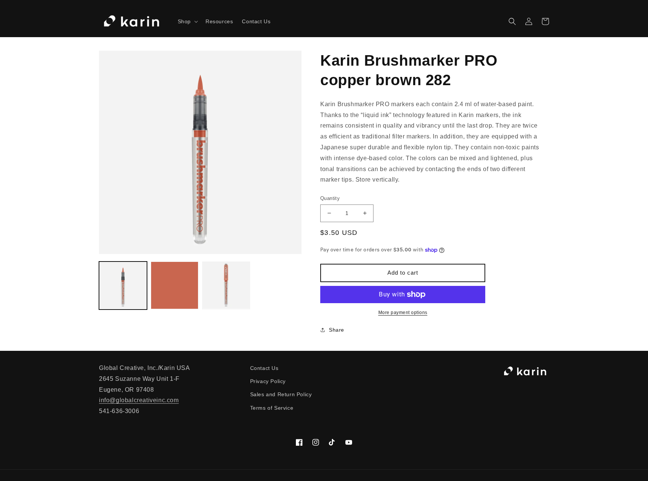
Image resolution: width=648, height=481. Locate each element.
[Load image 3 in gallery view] (226, 286)
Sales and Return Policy (281, 394)
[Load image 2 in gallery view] (175, 286)
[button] (187, 21)
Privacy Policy (268, 381)
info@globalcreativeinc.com (139, 400)
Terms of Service (272, 408)
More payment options (403, 312)
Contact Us (264, 368)
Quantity (330, 198)
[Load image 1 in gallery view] (123, 286)
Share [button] (336, 330)
